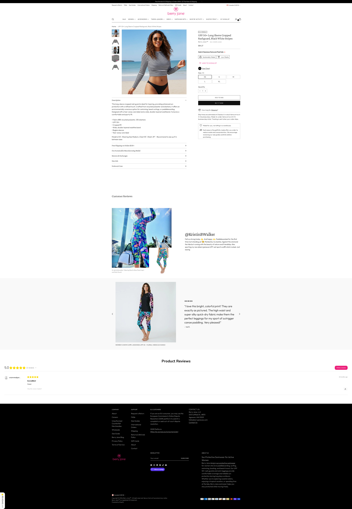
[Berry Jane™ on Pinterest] (160, 465)
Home (114, 26)
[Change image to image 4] (115, 58)
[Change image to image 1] (115, 33)
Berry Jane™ (203, 42)
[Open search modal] (113, 19)
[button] (219, 68)
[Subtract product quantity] (200, 91)
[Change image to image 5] (115, 67)
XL (219, 81)
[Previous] (150, 1)
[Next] (202, 1)
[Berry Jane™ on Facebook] (151, 465)
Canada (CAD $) (234, 5)
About (114, 413)
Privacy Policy (117, 441)
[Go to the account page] (235, 19)
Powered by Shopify (118, 502)
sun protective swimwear (225, 463)
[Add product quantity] (205, 91)
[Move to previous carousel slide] (234, 184)
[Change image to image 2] (115, 41)
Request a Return (137, 413)
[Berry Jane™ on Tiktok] (163, 465)
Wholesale (116, 430)
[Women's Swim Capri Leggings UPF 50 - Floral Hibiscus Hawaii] (145, 312)
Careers (115, 417)
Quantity (201, 87)
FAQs (133, 417)
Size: (201, 73)
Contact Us (193, 422)
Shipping (214, 110)
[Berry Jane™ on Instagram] (154, 465)
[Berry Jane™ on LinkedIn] (157, 465)
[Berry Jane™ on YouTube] (166, 465)
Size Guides (135, 421)
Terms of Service (118, 445)
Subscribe (185, 458)
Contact (134, 448)
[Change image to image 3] (115, 50)
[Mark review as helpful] (345, 388)
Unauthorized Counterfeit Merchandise (117, 423)
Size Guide (116, 433)
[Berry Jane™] (176, 11)
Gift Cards (135, 441)
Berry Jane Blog (118, 437)
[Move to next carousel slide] (238, 184)
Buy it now (219, 103)
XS (205, 77)
